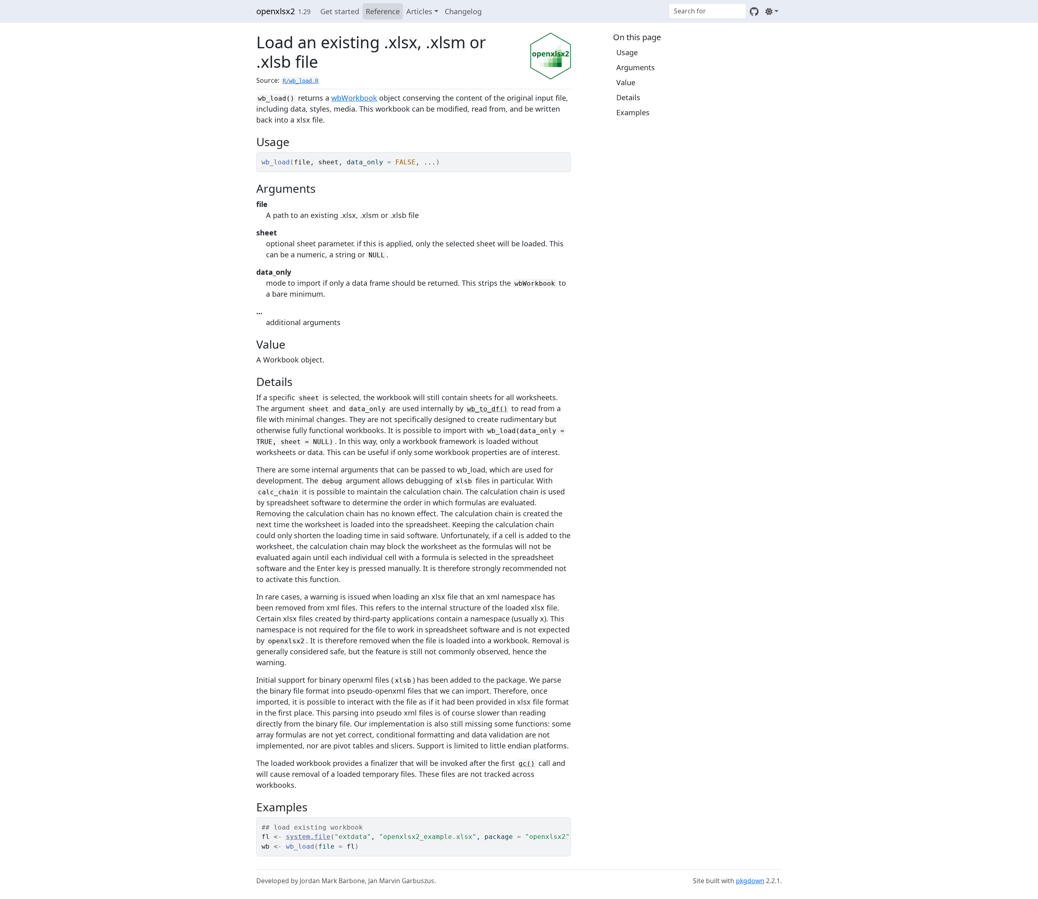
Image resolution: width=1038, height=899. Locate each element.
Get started (339, 11)
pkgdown (750, 880)
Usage (627, 52)
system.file (308, 837)
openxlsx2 (275, 11)
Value (625, 82)
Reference (383, 11)
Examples (633, 112)
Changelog (463, 11)
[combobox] (707, 11)
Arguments (635, 67)
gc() (527, 763)
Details (628, 97)
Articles (419, 11)
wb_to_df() (487, 409)
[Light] (772, 11)
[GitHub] (754, 11)
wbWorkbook (354, 98)
